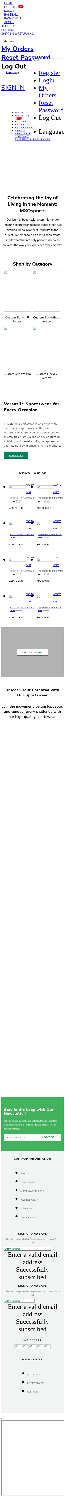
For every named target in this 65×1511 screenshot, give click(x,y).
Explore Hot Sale (32, 652)
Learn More (16, 455)
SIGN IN (13, 87)
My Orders (17, 48)
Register (49, 72)
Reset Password (26, 57)
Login (46, 80)
